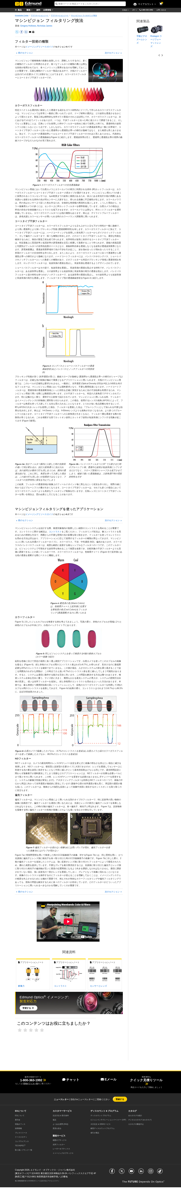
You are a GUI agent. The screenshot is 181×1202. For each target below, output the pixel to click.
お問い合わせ (161, 10)
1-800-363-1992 (147, 10)
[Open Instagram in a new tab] (150, 1172)
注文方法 (43, 1181)
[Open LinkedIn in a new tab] (141, 1172)
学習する (27, 1008)
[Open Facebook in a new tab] (112, 1172)
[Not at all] (20, 1030)
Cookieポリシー (33, 1181)
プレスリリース (21, 1133)
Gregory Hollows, (28, 26)
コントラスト (55, 531)
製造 (29, 9)
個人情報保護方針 (21, 1181)
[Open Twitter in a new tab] (121, 1172)
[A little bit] (25, 1030)
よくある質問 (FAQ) (60, 1124)
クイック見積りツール (146, 1080)
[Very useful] (42, 1030)
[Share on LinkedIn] (26, 33)
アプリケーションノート (39, 15)
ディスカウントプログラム (100, 1116)
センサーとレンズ (98, 986)
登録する (120, 1099)
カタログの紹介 (135, 1116)
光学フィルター (59, 1145)
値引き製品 (94, 1133)
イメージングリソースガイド (39, 47)
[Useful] (36, 1030)
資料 (38, 9)
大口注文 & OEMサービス (100, 1124)
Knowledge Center (21, 15)
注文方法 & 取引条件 (61, 1116)
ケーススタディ (21, 1137)
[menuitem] (21, 10)
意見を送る (57, 1128)
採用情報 (18, 1128)
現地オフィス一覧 (30, 1083)
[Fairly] (31, 1030)
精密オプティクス (60, 1140)
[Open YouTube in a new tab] (131, 1172)
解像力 (21, 986)
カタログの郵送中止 (136, 1124)
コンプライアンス (22, 1141)
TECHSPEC (20, 1145)
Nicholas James (44, 26)
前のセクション (25, 53)
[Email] (30, 32)
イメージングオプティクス (63, 1153)
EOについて (19, 1116)
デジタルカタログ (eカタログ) (139, 1120)
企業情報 (47, 9)
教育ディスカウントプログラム (102, 1128)
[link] (162, 2)
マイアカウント (146, 4)
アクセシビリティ (53, 1181)
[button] (148, 10)
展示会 (17, 1120)
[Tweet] (17, 33)
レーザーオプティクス (61, 1149)
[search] (90, 3)
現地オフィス (20, 1124)
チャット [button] (73, 1079)
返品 (54, 1120)
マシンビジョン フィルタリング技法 (84, 15)
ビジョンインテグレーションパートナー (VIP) (108, 1120)
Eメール (111, 1079)
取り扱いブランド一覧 (23, 1150)
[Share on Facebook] (21, 33)
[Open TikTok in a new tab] (159, 1172)
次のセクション (112, 53)
